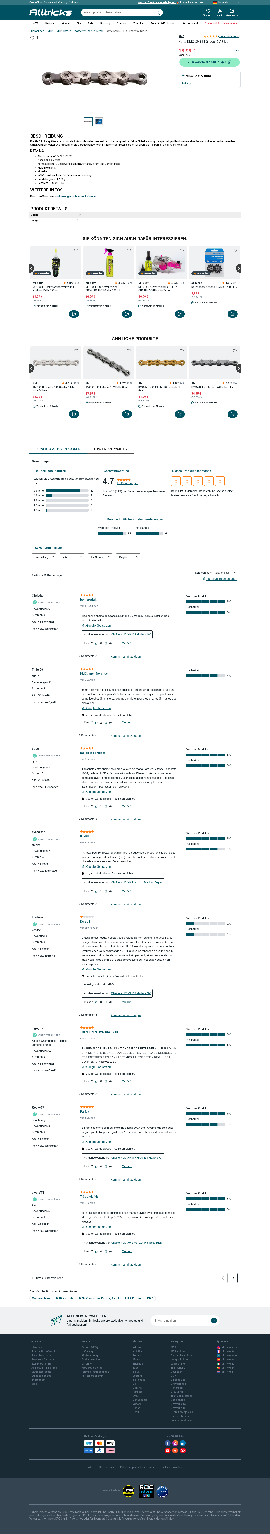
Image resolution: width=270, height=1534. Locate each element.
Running (105, 23)
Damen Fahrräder (181, 1355)
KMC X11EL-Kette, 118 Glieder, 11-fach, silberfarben (55, 389)
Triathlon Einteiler (181, 1395)
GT (134, 1383)
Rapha (136, 1408)
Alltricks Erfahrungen (44, 1367)
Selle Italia (139, 1379)
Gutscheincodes (41, 1375)
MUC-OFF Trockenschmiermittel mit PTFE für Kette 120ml (53, 289)
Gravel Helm (178, 1403)
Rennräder (177, 1387)
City (79, 23)
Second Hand (190, 23)
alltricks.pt (228, 1367)
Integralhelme (179, 1359)
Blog (34, 1383)
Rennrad (50, 23)
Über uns (36, 1347)
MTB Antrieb (64, 31)
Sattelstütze (178, 1399)
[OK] (214, 1320)
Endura (137, 1355)
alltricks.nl (228, 1371)
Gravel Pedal (178, 1408)
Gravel (66, 23)
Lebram (137, 1375)
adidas (137, 1347)
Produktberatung (91, 1367)
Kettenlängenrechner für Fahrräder (76, 196)
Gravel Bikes (178, 1383)
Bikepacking (178, 1379)
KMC (181, 36)
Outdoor (121, 23)
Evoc (136, 1395)
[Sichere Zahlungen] (99, 1446)
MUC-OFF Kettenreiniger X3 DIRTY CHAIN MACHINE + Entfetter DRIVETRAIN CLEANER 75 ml (158, 289)
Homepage (37, 31)
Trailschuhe (178, 1367)
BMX (90, 23)
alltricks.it (228, 1363)
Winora (137, 1403)
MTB (35, 23)
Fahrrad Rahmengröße (95, 1371)
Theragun (138, 1363)
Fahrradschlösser (182, 1420)
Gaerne (137, 1387)
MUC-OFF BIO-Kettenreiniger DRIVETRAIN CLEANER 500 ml (103, 289)
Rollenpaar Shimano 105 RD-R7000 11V (214, 287)
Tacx (135, 1367)
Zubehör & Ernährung (163, 23)
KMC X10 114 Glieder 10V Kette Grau (107, 387)
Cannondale (140, 1399)
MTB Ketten (133, 1298)
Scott (136, 1412)
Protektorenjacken (182, 1412)
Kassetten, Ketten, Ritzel (89, 31)
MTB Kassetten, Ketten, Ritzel (99, 1298)
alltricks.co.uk (230, 1347)
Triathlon (138, 23)
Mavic (136, 1359)
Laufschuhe (178, 1363)
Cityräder (176, 1371)
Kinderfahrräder (181, 1416)
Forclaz (137, 1391)
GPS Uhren (177, 1391)
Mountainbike (41, 1298)
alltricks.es (228, 1359)
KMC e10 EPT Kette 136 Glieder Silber (213, 387)
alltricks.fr (228, 1351)
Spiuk (136, 1371)
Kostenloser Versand (171, 2)
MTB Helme (178, 1351)
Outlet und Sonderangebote (221, 23)
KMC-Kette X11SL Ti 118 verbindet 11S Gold (160, 389)
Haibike (137, 1351)
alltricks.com (230, 1355)
